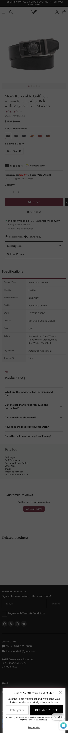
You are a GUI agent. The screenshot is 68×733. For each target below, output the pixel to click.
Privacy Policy (41, 720)
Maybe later (34, 727)
